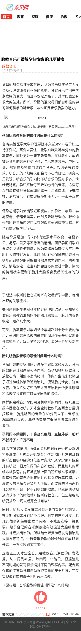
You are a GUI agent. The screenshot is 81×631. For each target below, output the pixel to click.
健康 (49, 17)
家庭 (35, 17)
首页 (6, 17)
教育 (20, 17)
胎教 (63, 17)
